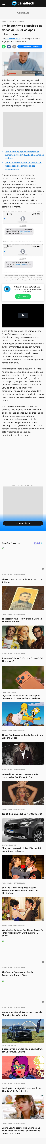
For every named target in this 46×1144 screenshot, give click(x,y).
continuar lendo (23, 523)
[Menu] (3, 3)
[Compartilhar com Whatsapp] (4, 46)
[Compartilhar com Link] (14, 46)
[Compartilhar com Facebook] (9, 46)
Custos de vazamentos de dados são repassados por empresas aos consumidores (23, 165)
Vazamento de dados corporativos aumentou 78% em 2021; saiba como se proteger (24, 154)
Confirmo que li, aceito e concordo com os (23, 51)
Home (4, 21)
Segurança (20, 21)
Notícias (11, 21)
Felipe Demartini (12, 38)
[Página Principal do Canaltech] (23, 5)
